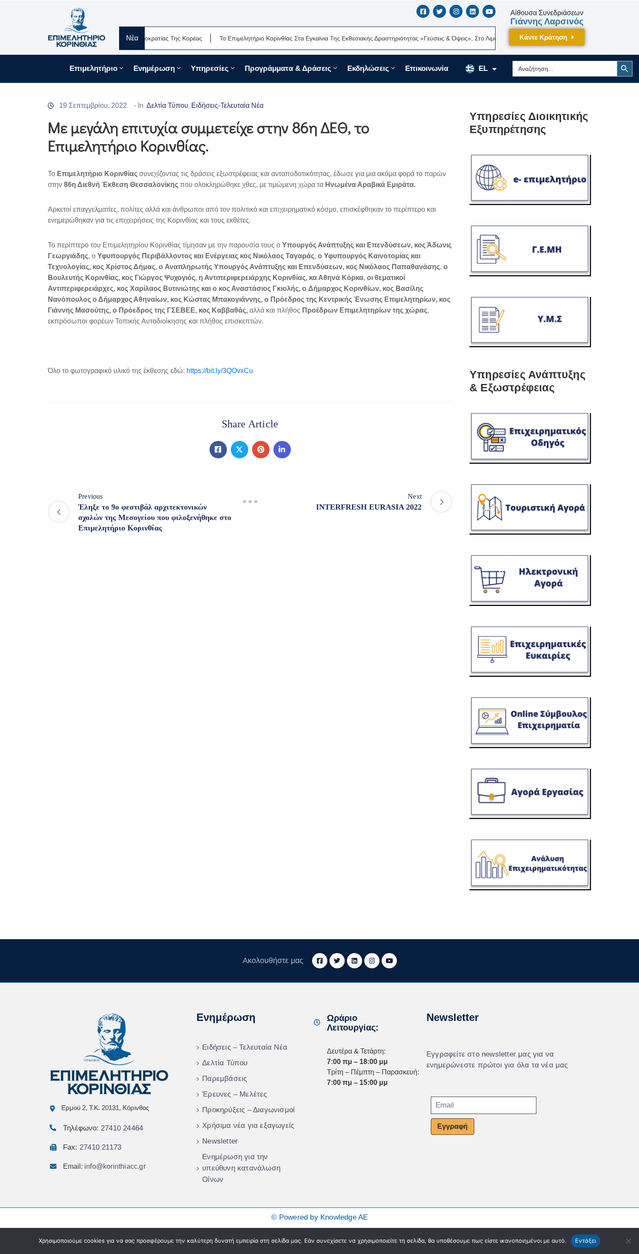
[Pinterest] (261, 449)
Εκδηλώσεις (368, 68)
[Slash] (250, 502)
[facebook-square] (422, 11)
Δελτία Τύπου (167, 105)
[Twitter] (239, 449)
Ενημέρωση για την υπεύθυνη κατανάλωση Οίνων (241, 1168)
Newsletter (220, 1141)
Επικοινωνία (426, 68)
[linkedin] (472, 11)
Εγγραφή (452, 1126)
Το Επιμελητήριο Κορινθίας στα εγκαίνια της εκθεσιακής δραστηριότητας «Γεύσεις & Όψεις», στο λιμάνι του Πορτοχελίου (354, 38)
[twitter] (439, 11)
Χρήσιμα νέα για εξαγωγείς (248, 1125)
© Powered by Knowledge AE (319, 1217)
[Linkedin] (282, 449)
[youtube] (489, 11)
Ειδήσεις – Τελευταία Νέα (244, 1047)
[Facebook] (218, 449)
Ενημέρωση (154, 68)
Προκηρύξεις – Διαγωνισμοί (248, 1110)
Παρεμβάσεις (224, 1078)
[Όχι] (628, 1241)
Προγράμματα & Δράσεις (288, 68)
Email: (104, 1166)
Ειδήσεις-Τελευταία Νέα (227, 105)
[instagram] (456, 11)
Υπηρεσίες (210, 68)
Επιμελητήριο (93, 68)
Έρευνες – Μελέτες (234, 1094)
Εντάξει (585, 1240)
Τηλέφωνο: (103, 1128)
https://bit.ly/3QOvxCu (219, 370)
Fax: (92, 1147)
